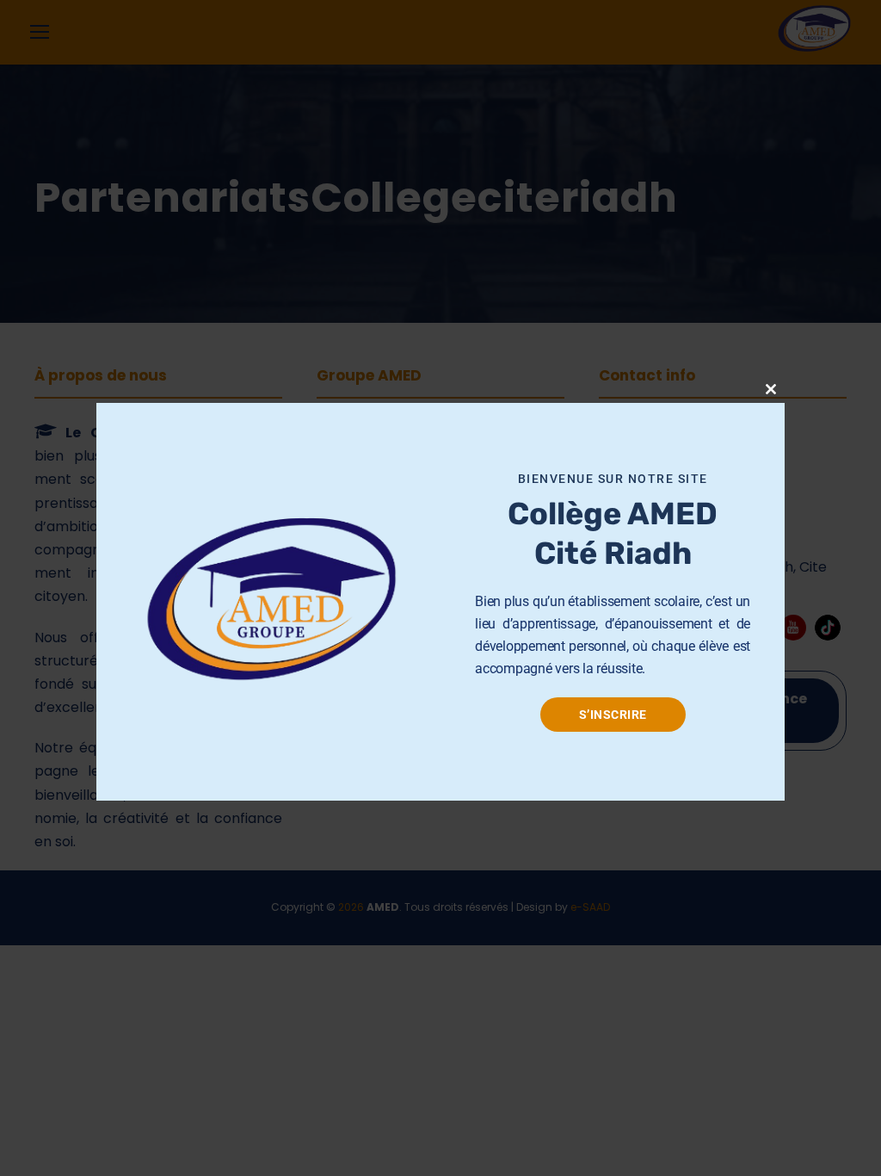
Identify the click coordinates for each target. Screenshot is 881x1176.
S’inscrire (613, 714)
